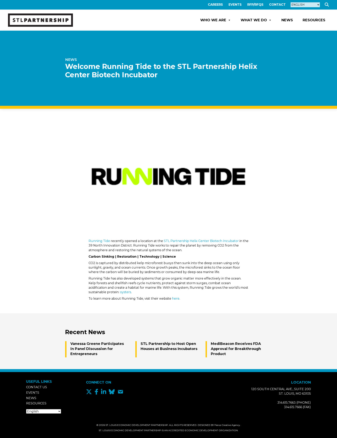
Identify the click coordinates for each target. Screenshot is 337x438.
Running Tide (99, 241)
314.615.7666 (293, 407)
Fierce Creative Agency (227, 425)
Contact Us (36, 387)
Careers (215, 4)
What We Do (254, 20)
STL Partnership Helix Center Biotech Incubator (201, 241)
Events (235, 4)
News (287, 20)
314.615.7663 (286, 402)
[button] (327, 5)
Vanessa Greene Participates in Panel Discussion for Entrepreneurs (97, 349)
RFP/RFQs (255, 4)
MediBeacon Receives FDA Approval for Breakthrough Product (236, 349)
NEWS (71, 60)
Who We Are (213, 20)
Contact (277, 4)
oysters (125, 292)
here (175, 298)
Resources (314, 20)
